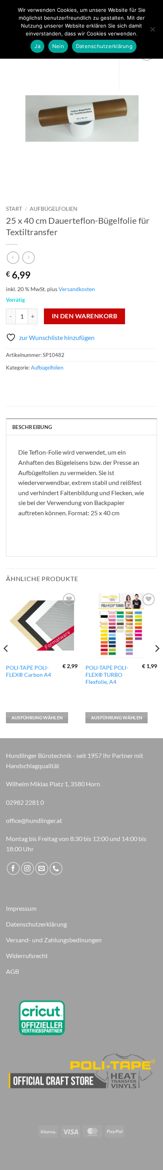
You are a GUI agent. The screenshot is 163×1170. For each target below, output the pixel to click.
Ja (37, 46)
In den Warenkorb (84, 315)
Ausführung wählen (37, 717)
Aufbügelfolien (54, 209)
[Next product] (13, 257)
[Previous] (6, 664)
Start (14, 209)
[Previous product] (28, 257)
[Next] (156, 664)
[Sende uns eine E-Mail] (41, 868)
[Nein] (152, 31)
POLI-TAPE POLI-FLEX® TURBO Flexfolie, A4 (106, 675)
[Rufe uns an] (56, 868)
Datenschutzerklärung (104, 46)
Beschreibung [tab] (32, 427)
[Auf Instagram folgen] (27, 868)
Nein (58, 46)
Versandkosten (77, 289)
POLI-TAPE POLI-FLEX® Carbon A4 (28, 671)
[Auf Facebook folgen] (13, 868)
